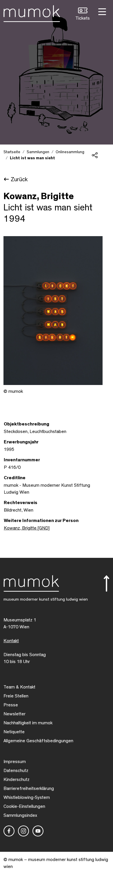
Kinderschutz (16, 779)
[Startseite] (31, 12)
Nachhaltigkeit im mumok (27, 723)
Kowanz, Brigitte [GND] (27, 528)
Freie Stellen (15, 696)
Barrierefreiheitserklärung (28, 788)
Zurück (19, 179)
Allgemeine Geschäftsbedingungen (38, 740)
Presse (10, 705)
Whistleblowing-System (26, 797)
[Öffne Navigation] (101, 11)
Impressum (14, 761)
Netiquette (14, 732)
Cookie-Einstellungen (24, 806)
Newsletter (14, 714)
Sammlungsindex (20, 815)
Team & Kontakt (19, 687)
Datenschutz (15, 770)
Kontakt (11, 640)
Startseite (11, 152)
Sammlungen (38, 152)
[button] (82, 14)
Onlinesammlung (70, 152)
